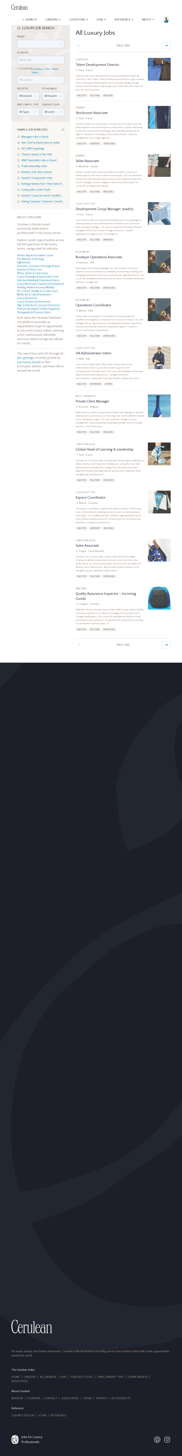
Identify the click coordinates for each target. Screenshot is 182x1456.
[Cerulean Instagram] (167, 1439)
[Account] (166, 19)
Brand (21, 36)
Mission (17, 1398)
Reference (58, 1415)
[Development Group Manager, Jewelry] (123, 224)
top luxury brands (29, 362)
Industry (22, 88)
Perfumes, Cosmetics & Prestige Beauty (38, 266)
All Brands (48, 1377)
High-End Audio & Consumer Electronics (38, 305)
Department (49, 88)
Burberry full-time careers (36, 172)
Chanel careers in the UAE (36, 154)
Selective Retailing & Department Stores (38, 280)
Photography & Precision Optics (34, 312)
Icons (42, 1415)
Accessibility (121, 1398)
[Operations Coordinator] (123, 320)
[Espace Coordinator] (123, 512)
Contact (50, 1398)
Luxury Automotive (27, 298)
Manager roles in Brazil (34, 136)
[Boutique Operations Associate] (123, 272)
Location (26, 68)
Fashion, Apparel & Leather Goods (35, 255)
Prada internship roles (34, 166)
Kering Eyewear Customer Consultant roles (42, 201)
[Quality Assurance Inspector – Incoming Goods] (123, 611)
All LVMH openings (32, 148)
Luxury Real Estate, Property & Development (40, 283)
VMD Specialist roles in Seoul (39, 160)
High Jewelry (23, 262)
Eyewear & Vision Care (29, 269)
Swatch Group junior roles (36, 178)
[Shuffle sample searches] (62, 129)
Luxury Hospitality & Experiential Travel (38, 276)
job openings (25, 357)
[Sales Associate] (123, 176)
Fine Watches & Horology (30, 259)
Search (31, 19)
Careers (30, 1377)
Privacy (101, 1398)
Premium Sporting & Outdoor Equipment (38, 308)
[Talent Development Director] (123, 80)
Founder (33, 1398)
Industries (19, 1381)
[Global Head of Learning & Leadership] (123, 464)
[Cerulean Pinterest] (157, 1439)
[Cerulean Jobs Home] (19, 7)
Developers (70, 1398)
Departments (138, 1377)
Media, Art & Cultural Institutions (34, 294)
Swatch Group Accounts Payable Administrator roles (42, 195)
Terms (87, 1398)
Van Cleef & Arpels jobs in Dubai (40, 142)
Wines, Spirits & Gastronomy (32, 273)
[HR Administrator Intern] (123, 368)
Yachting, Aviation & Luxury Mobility (35, 287)
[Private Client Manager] (123, 416)
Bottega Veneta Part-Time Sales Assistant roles (42, 183)
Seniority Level (51, 104)
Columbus (37, 69)
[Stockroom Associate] (123, 128)
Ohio (47, 69)
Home (15, 1377)
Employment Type (27, 104)
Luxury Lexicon (22, 1415)
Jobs (63, 1377)
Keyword (23, 52)
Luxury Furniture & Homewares (34, 301)
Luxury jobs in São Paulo (35, 189)
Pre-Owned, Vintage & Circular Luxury (37, 291)
